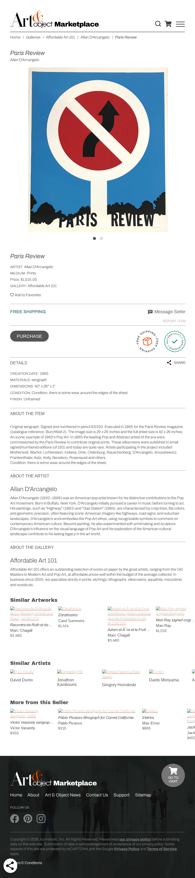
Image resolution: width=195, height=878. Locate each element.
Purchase (29, 336)
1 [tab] (94, 238)
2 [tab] (101, 238)
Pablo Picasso (70, 723)
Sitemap (143, 795)
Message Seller (169, 311)
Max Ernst (150, 723)
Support (121, 795)
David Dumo (21, 680)
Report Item (174, 321)
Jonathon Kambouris (67, 682)
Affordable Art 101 (42, 286)
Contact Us (97, 795)
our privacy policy (135, 839)
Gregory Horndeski (119, 685)
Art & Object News (63, 795)
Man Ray (163, 625)
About (33, 795)
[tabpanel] (98, 149)
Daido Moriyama (164, 680)
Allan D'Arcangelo (38, 267)
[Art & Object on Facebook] (14, 819)
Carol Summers (71, 621)
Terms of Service (162, 849)
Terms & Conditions (26, 863)
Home (16, 795)
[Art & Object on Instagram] (41, 819)
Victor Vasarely (22, 728)
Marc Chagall (21, 630)
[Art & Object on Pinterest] (27, 819)
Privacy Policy (126, 849)
